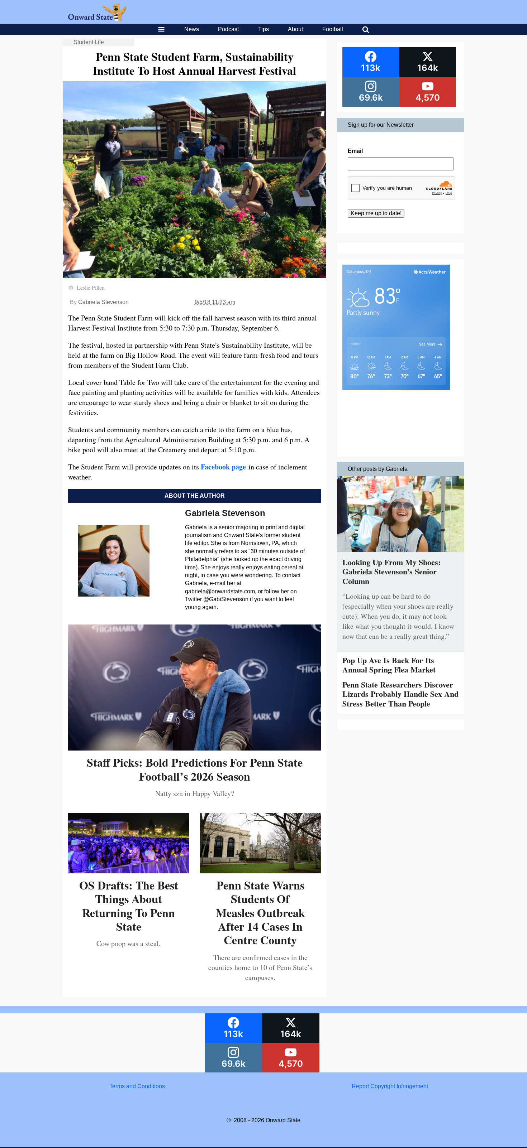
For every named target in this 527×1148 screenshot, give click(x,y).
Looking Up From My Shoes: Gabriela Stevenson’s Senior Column (391, 571)
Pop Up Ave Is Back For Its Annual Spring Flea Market (389, 664)
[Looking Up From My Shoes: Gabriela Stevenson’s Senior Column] (400, 554)
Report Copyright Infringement (390, 1086)
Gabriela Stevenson (103, 302)
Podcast (228, 29)
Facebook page (223, 467)
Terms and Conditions (137, 1086)
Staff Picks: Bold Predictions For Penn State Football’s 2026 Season (195, 769)
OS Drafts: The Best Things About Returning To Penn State (128, 906)
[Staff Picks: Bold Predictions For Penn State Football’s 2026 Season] (194, 748)
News (191, 29)
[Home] (97, 19)
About (295, 29)
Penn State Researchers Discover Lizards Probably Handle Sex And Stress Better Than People (400, 694)
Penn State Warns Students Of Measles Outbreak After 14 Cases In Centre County (260, 913)
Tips (263, 29)
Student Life (88, 42)
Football (332, 29)
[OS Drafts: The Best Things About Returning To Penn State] (128, 871)
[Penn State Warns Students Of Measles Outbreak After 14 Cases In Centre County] (260, 871)
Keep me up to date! (376, 213)
